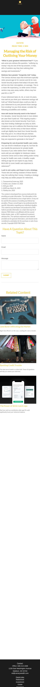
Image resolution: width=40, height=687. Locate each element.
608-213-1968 (22, 666)
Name (3, 236)
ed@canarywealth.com (20, 673)
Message (4, 258)
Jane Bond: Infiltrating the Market (15, 326)
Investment (20, 682)
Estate (20, 684)
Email (3, 247)
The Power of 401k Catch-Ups (13, 406)
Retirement (20, 680)
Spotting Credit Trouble (11, 365)
